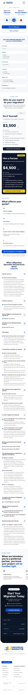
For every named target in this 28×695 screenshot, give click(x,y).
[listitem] (14, 131)
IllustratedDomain (18, 651)
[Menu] (23, 2)
